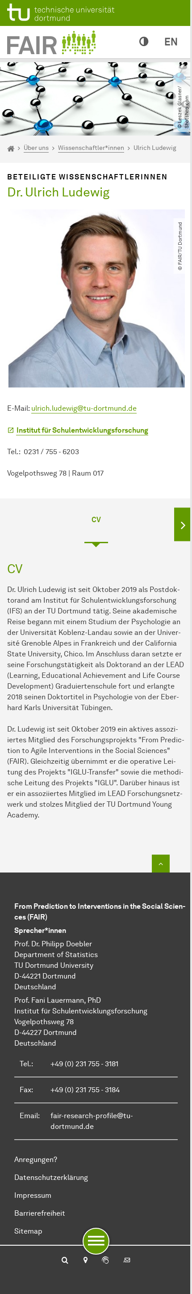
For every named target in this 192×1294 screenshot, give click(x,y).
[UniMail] (127, 1261)
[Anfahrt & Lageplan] (85, 1261)
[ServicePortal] (105, 1261)
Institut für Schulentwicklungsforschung (82, 430)
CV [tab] (96, 519)
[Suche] (64, 1261)
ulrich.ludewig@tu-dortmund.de (84, 408)
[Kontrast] (143, 42)
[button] (183, 524)
